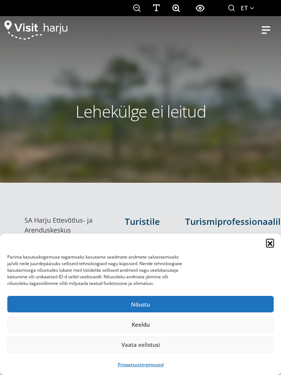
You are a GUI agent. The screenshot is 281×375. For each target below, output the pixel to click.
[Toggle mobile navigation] (266, 30)
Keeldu (141, 324)
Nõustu (140, 304)
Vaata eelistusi (140, 344)
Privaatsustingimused (141, 364)
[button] (270, 242)
